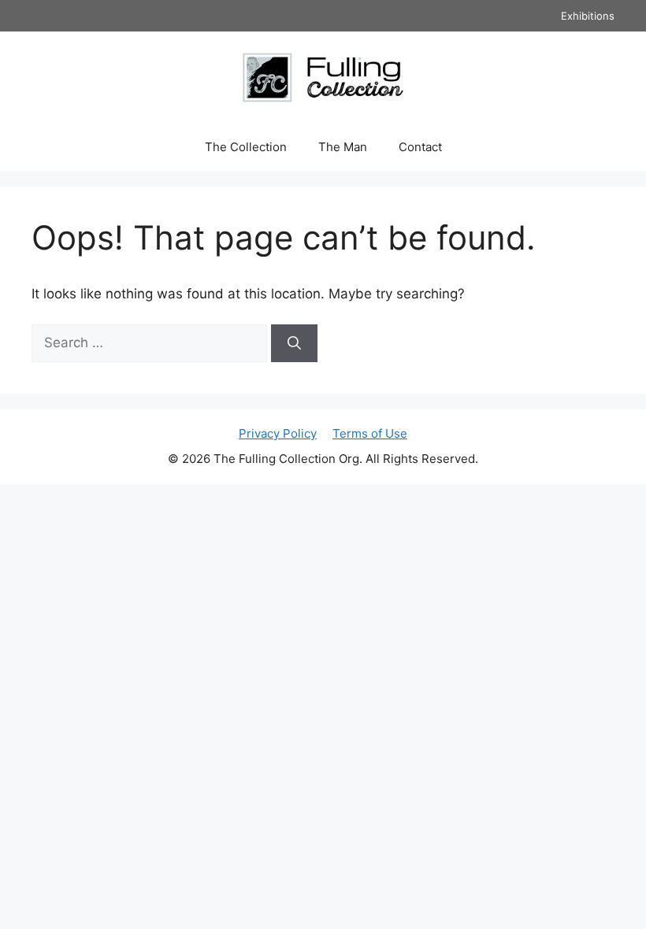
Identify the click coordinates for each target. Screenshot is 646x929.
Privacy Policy (278, 433)
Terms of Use (369, 433)
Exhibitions (587, 15)
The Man (342, 146)
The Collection (246, 146)
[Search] (294, 343)
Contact (420, 146)
